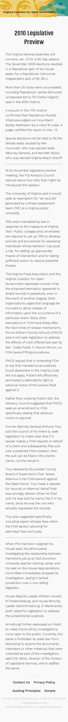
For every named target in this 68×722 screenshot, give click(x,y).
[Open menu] (50, 5)
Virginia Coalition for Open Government (29, 12)
